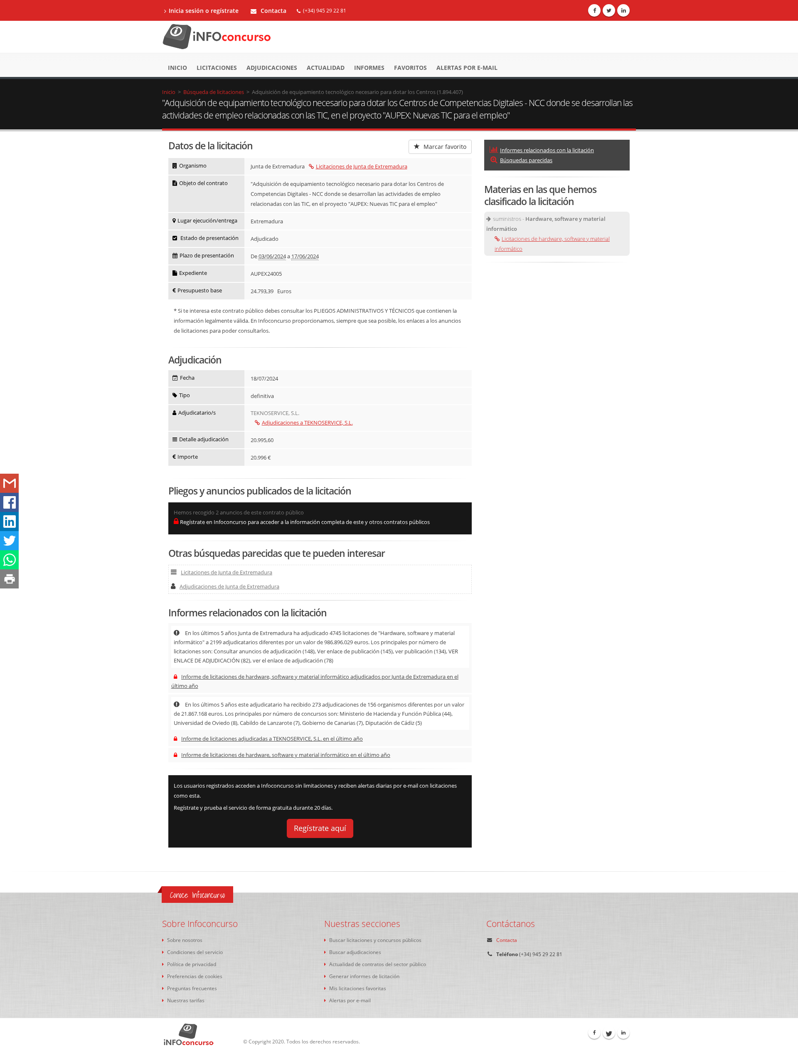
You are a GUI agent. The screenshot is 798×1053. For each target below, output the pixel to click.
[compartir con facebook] (9, 502)
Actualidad (326, 68)
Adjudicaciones (271, 68)
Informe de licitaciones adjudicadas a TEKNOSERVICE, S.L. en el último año (272, 738)
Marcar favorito (444, 147)
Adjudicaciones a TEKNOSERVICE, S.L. (307, 422)
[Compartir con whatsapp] (9, 559)
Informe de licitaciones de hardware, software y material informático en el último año (285, 755)
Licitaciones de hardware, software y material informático (552, 243)
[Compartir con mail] (9, 483)
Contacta (272, 11)
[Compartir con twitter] (9, 540)
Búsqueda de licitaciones (213, 92)
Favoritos (410, 68)
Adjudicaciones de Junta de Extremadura (229, 586)
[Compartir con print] (9, 578)
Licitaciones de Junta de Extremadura (361, 166)
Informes (369, 68)
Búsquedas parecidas (526, 160)
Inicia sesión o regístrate (204, 11)
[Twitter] (609, 10)
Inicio (177, 68)
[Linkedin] (623, 10)
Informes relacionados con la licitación (547, 150)
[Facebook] (594, 10)
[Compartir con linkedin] (9, 521)
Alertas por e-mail (467, 68)
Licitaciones (217, 68)
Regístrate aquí (320, 828)
